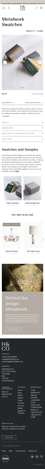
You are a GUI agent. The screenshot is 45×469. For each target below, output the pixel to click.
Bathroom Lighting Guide (36, 411)
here (17, 171)
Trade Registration (35, 391)
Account (21, 406)
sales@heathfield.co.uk (10, 359)
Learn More (13, 329)
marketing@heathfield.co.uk (12, 361)
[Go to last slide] (5, 62)
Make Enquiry (7, 102)
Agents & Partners (21, 412)
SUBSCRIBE (9, 437)
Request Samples (34, 396)
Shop (20, 393)
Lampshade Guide (35, 401)
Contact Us (32, 451)
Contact (21, 403)
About (20, 395)
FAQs (4, 451)
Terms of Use (20, 451)
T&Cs (11, 451)
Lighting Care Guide (36, 416)
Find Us (5, 397)
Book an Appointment (7, 393)
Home (20, 390)
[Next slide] (40, 62)
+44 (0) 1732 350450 (9, 357)
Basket (20, 408)
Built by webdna (38, 464)
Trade (20, 400)
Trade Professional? (33, 102)
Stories (20, 398)
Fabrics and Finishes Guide (36, 406)
